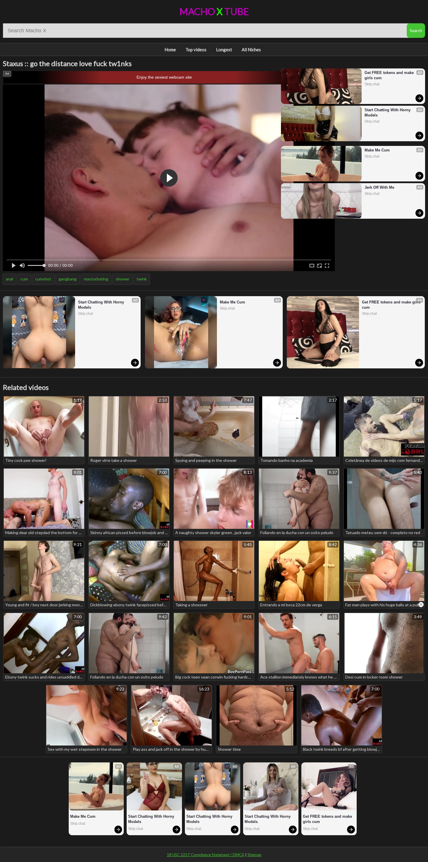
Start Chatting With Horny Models (388, 112)
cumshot (43, 278)
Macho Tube (214, 11)
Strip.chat (372, 84)
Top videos (195, 49)
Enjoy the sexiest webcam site (164, 77)
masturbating (96, 278)
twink (142, 278)
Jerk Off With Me (379, 187)
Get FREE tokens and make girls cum (390, 75)
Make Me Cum (377, 150)
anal (9, 278)
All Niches (251, 49)
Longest (224, 49)
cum (24, 278)
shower (122, 278)
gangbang (68, 278)
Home (170, 49)
